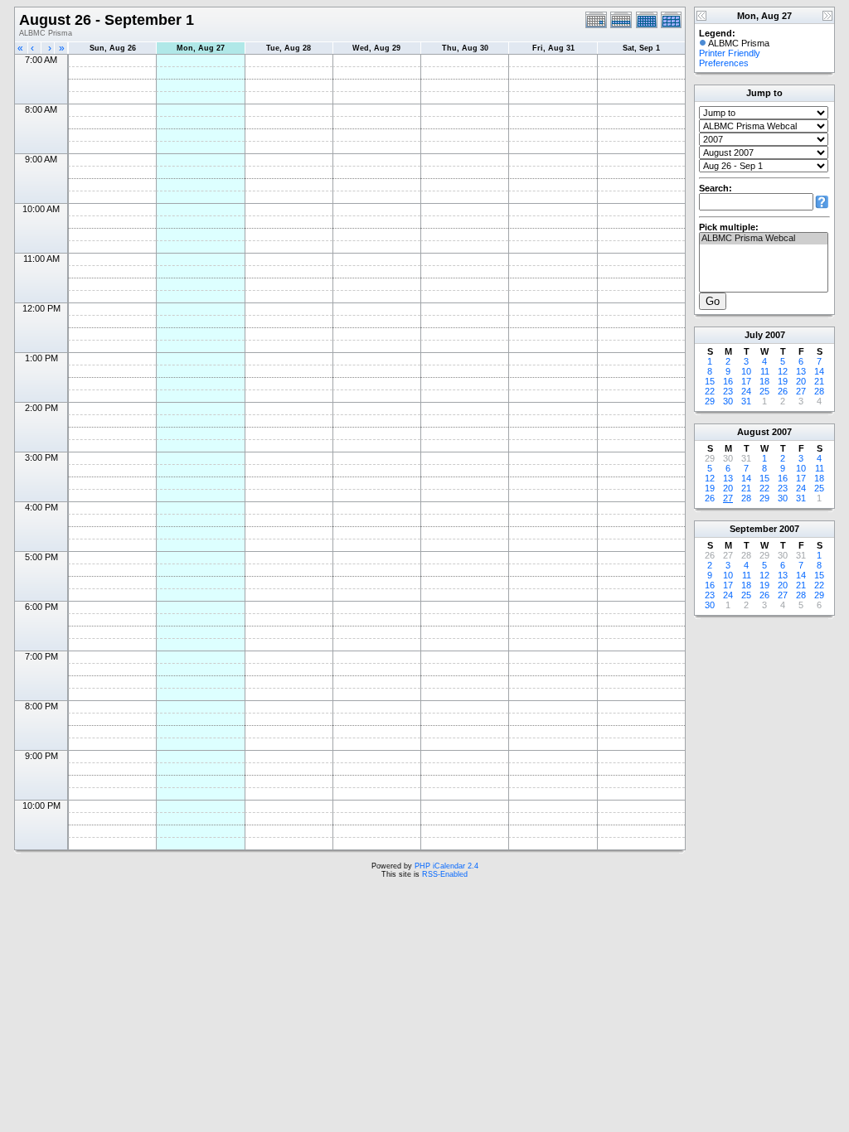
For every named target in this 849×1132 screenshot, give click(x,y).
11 (764, 371)
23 (728, 391)
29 (710, 401)
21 (819, 381)
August (753, 432)
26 (783, 391)
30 (728, 401)
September (753, 529)
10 (746, 371)
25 (764, 391)
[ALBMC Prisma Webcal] (763, 238)
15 (710, 381)
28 (819, 391)
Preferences (724, 63)
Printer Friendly (729, 53)
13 (801, 371)
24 (746, 391)
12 (783, 371)
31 (746, 401)
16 (728, 381)
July (754, 335)
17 (746, 381)
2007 (775, 335)
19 (783, 381)
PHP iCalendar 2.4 (446, 866)
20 (801, 381)
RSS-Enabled (445, 874)
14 (819, 371)
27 (801, 391)
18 (764, 381)
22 (710, 391)
